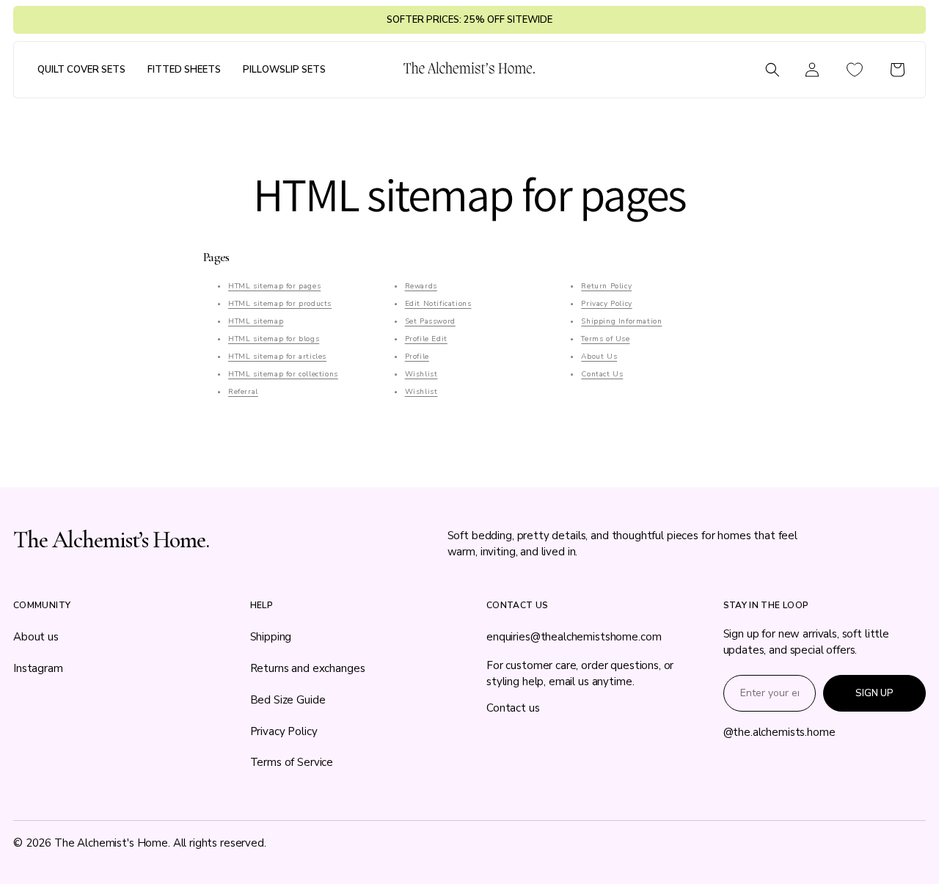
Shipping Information (621, 321)
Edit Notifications (438, 304)
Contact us (513, 708)
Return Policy (606, 286)
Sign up (874, 693)
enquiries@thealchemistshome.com (573, 636)
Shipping (271, 636)
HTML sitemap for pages (274, 286)
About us (36, 636)
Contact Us (602, 374)
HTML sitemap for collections (283, 374)
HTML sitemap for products (280, 304)
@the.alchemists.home (779, 732)
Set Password (430, 321)
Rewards (421, 286)
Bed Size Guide (288, 700)
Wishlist (421, 374)
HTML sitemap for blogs (273, 339)
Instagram (38, 668)
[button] (81, 70)
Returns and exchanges (307, 668)
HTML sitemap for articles (277, 356)
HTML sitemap (255, 321)
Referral (243, 392)
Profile (417, 356)
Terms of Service (292, 762)
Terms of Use (605, 339)
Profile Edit (426, 339)
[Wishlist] (854, 70)
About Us (599, 356)
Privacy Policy (606, 304)
